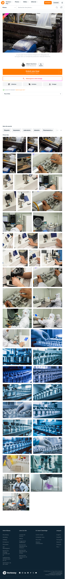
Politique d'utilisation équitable (52, 574)
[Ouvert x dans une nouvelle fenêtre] (33, 572)
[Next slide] (58, 129)
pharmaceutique (48, 129)
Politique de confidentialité (54, 572)
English (57, 534)
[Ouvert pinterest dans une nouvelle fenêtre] (28, 572)
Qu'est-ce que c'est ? (20, 90)
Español (57, 536)
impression (16, 129)
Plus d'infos (7, 93)
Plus (7, 3)
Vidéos (25, 2)
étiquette (6, 129)
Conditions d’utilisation (55, 571)
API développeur (6, 546)
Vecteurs (8, 2)
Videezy (5, 539)
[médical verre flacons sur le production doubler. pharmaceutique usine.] (17, 356)
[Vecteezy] (2, 2)
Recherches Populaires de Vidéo (22, 556)
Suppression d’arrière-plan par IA (6, 558)
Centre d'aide (38, 534)
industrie (36, 129)
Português (58, 539)
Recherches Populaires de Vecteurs (22, 545)
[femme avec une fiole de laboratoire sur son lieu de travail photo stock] (16, 463)
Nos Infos (37, 539)
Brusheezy (6, 534)
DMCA (20, 538)
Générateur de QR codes (6, 562)
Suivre (40, 65)
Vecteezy (5, 536)
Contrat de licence (22, 534)
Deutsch (57, 541)
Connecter (56, 2)
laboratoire (27, 129)
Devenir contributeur (38, 541)
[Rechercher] (57, 7)
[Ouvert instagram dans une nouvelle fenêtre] (22, 572)
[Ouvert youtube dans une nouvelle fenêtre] (36, 572)
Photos (17, 2)
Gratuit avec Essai (32, 72)
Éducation (5, 543)
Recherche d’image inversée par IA (6, 552)
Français (57, 543)
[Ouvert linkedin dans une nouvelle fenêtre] (25, 572)
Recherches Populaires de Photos (22, 551)
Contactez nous (39, 536)
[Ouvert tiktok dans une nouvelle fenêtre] (30, 572)
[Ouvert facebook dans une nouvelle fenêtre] (19, 572)
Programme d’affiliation (22, 540)
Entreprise (6, 541)
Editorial (33, 2)
